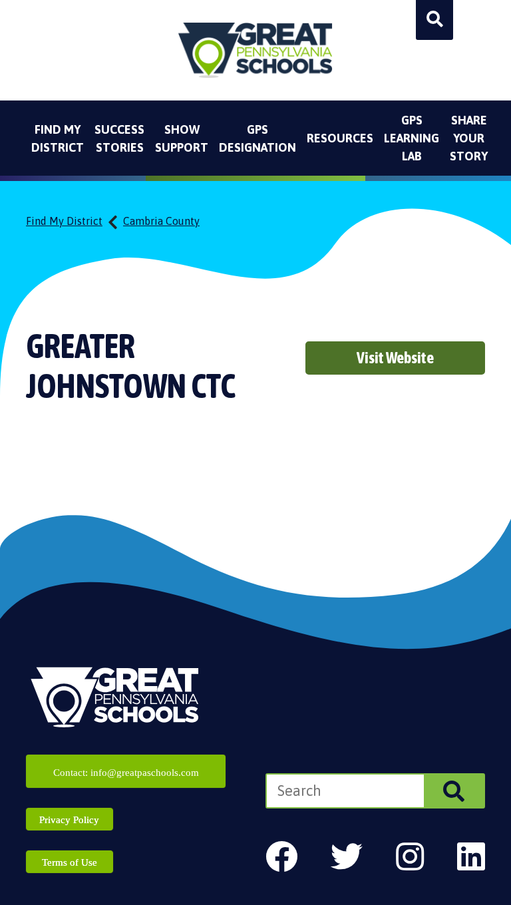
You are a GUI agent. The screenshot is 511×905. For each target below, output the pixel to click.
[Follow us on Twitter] (347, 856)
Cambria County (161, 221)
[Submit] (454, 791)
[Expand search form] (434, 20)
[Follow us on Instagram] (410, 856)
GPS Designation (257, 138)
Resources (340, 138)
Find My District (57, 138)
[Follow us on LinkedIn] (471, 856)
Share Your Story (469, 138)
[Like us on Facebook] (281, 856)
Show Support (181, 138)
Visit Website (395, 358)
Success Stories (119, 138)
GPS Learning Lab (411, 138)
